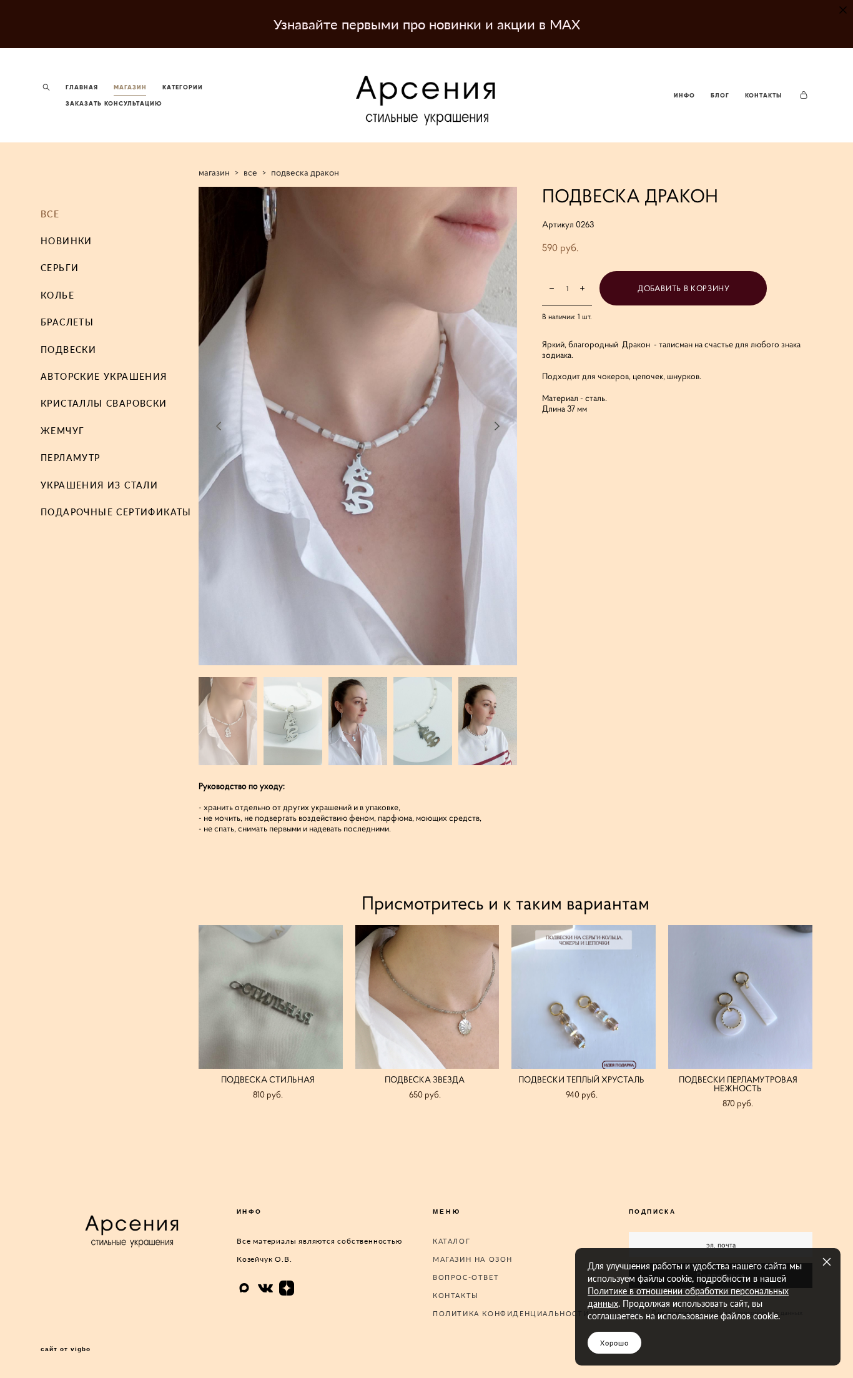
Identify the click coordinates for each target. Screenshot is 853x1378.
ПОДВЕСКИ (68, 349)
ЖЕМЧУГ (62, 430)
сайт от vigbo (66, 1349)
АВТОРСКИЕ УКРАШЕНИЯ (104, 376)
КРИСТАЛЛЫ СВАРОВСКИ (104, 403)
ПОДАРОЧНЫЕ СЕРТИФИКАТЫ (116, 512)
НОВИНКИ (66, 240)
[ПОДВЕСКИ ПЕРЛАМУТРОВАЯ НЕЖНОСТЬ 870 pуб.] (740, 997)
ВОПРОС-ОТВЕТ (466, 1277)
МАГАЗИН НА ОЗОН (473, 1259)
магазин (214, 172)
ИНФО (684, 95)
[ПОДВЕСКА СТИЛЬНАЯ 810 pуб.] (271, 997)
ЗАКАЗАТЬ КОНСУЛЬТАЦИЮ (114, 103)
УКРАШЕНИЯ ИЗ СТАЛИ (99, 485)
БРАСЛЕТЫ (67, 322)
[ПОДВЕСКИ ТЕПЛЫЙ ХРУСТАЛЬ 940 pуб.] (583, 997)
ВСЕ (50, 214)
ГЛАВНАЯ (82, 87)
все (250, 172)
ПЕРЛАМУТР (71, 457)
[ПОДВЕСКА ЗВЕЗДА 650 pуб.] (427, 997)
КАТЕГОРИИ (182, 87)
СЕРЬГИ (60, 267)
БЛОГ (720, 95)
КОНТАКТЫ (763, 95)
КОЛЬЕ (57, 295)
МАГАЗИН (130, 87)
